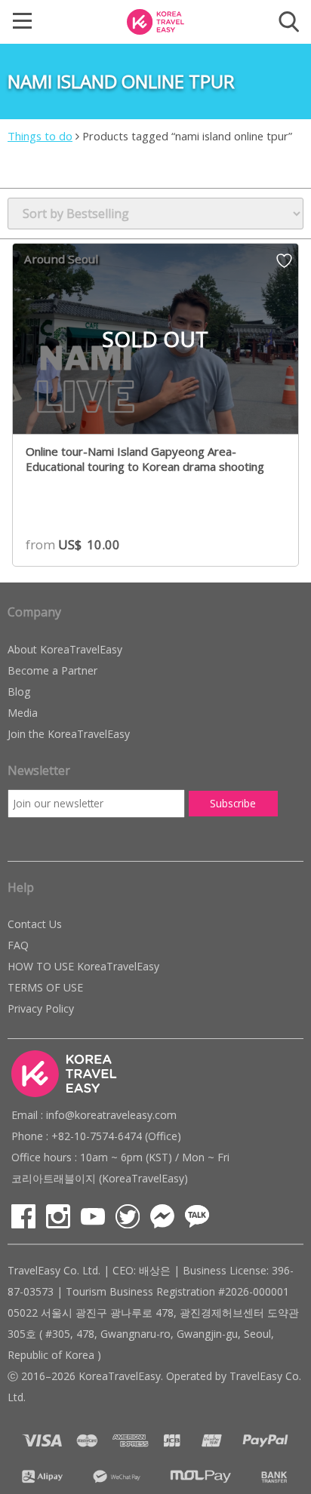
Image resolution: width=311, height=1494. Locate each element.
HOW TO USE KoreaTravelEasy (83, 966)
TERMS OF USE (45, 987)
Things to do (40, 135)
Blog (19, 691)
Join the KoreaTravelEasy (69, 734)
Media (23, 713)
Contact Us (35, 924)
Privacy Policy (41, 1008)
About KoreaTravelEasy (65, 649)
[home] (155, 20)
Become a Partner (52, 670)
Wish (284, 265)
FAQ (18, 945)
